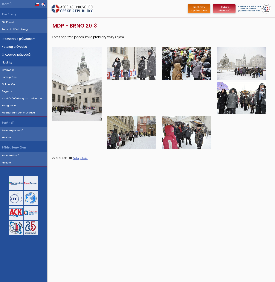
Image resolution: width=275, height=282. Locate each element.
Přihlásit (6, 137)
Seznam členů (10, 155)
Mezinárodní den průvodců (18, 112)
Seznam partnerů (12, 130)
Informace (8, 70)
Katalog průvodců (14, 47)
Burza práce (9, 77)
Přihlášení (8, 22)
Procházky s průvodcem (18, 39)
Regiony (7, 91)
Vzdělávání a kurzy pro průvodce (22, 98)
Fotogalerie (9, 105)
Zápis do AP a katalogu (15, 29)
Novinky (7, 62)
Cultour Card (9, 84)
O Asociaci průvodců (16, 55)
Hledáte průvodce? (224, 8)
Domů (7, 4)
